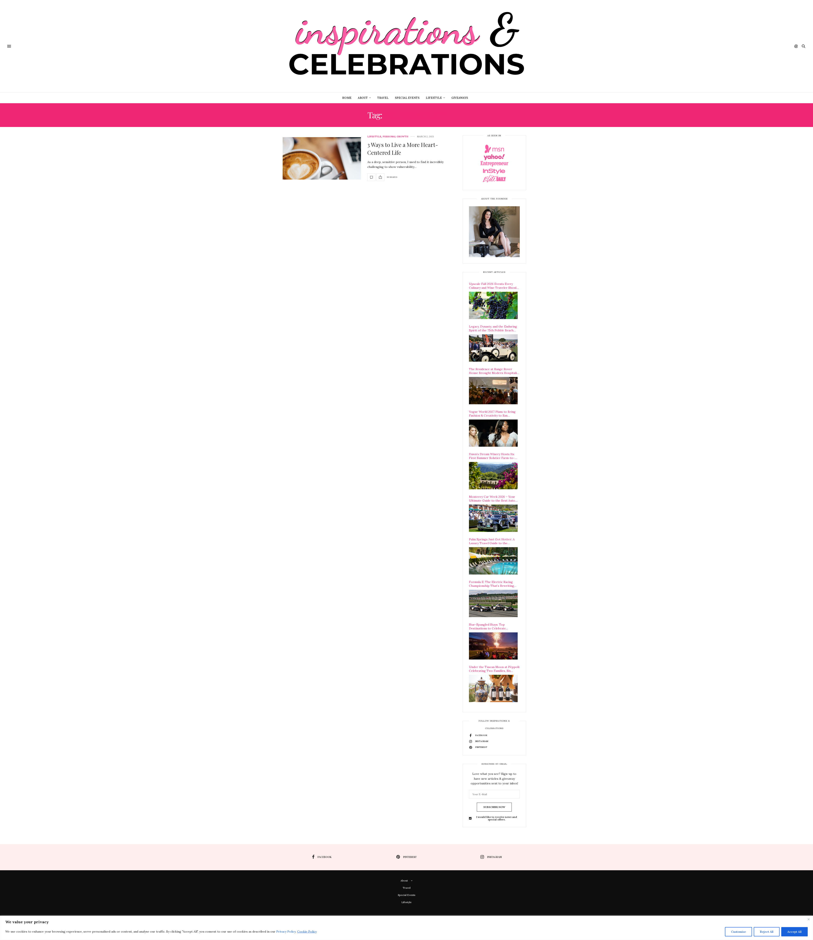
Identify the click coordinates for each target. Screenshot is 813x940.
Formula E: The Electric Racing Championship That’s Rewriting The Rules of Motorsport (491, 584)
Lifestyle (434, 98)
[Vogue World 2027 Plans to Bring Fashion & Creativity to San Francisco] (493, 433)
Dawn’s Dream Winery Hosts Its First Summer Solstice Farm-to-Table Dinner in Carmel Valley (492, 456)
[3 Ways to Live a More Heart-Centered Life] (322, 158)
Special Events (407, 98)
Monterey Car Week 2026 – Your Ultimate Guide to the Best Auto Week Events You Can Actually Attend (492, 498)
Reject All (766, 932)
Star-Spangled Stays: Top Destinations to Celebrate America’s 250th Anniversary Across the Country (494, 626)
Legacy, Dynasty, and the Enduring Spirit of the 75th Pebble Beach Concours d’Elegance (493, 328)
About (363, 98)
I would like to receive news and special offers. (496, 818)
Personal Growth (395, 136)
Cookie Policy (307, 931)
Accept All (794, 932)
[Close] (808, 919)
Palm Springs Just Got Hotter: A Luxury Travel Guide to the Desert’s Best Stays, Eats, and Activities (492, 541)
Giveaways (459, 98)
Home (346, 98)
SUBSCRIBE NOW (494, 807)
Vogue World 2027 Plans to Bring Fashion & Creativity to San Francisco (492, 413)
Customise (738, 932)
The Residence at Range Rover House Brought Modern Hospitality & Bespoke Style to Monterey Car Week (494, 371)
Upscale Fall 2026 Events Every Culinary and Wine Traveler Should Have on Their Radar (493, 286)
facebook (325, 857)
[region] (406, 928)
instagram (494, 857)
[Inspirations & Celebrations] (406, 46)
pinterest (410, 857)
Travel (383, 98)
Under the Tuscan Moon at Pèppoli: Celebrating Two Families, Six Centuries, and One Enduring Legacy (494, 669)
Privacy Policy (286, 931)
